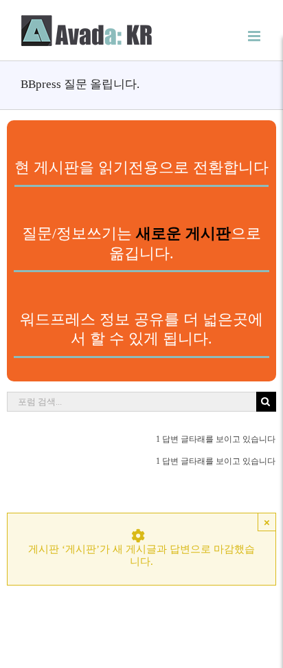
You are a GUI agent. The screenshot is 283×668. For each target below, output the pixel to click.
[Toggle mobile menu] (255, 36)
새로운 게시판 (183, 233)
